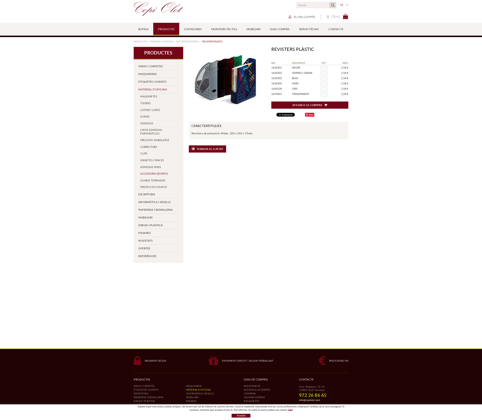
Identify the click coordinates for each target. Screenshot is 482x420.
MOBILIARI (145, 217)
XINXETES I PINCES (152, 160)
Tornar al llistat (210, 148)
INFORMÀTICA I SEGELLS (154, 202)
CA (341, 5)
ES (347, 5)
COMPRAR (250, 393)
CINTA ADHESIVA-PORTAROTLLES (151, 132)
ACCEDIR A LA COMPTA (257, 390)
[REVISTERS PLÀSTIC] (226, 80)
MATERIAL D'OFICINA (161, 41)
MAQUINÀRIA (147, 74)
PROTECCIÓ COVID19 (153, 187)
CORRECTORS (148, 147)
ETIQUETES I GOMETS (152, 81)
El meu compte (304, 16)
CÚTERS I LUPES (150, 110)
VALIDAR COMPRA (254, 397)
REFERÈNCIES (147, 256)
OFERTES (144, 248)
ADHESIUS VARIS (150, 167)
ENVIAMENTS (251, 401)
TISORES (145, 103)
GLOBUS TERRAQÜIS (152, 180)
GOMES (145, 116)
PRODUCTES (140, 41)
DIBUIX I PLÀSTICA (150, 225)
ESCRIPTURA (146, 194)
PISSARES (144, 232)
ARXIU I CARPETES (150, 66)
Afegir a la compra (307, 105)
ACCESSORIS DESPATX (187, 41)
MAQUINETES (148, 96)
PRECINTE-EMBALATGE (154, 140)
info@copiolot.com (309, 400)
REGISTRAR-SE (252, 386)
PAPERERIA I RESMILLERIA (155, 209)
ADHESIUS (146, 123)
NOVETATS (145, 240)
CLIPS (143, 153)
